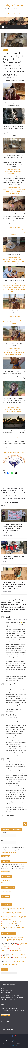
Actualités (5, 49)
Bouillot (8, 617)
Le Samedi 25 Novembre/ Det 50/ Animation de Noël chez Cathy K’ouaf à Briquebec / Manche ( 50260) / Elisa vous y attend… (13, 528)
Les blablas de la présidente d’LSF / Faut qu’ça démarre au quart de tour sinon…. (13, 497)
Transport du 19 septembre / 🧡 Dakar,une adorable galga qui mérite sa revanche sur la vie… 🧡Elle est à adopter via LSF (14, 939)
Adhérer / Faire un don (6, 882)
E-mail (3, 840)
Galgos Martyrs (14, 5)
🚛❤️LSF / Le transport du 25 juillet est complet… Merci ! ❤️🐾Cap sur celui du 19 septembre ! (14, 944)
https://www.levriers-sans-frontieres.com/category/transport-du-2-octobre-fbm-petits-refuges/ (14, 171)
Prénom (3, 833)
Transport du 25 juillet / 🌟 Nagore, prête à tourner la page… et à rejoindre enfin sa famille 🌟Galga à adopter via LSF (13, 963)
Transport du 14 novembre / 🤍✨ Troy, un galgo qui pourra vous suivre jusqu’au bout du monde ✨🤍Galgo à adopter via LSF (14, 918)
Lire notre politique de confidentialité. (11, 851)
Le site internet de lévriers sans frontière (11, 900)
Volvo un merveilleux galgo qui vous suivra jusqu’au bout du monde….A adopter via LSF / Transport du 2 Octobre (14, 490)
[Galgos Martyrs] (3, 27)
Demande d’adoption (6, 880)
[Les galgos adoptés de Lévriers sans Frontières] (14, 541)
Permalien (25, 619)
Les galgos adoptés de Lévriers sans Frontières (13, 557)
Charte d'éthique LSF (14, 14)
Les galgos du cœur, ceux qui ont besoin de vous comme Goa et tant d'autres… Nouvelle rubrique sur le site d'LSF (14, 585)
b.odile (12, 77)
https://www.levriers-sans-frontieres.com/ (14, 452)
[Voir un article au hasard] (25, 27)
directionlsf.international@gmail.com (10, 999)
